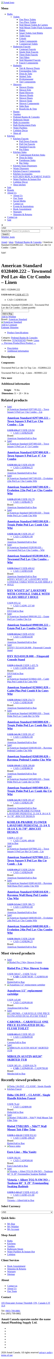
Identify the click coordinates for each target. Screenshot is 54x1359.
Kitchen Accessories (22, 174)
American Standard (18, 319)
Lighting (11, 1254)
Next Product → (28, 343)
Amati (4, 242)
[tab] (30, 348)
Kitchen (11, 136)
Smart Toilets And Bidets (31, 33)
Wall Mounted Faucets (29, 60)
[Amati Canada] (7, 2)
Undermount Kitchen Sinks (32, 155)
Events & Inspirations (23, 206)
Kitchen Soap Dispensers (25, 165)
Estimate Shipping (9, 327)
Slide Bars (24, 106)
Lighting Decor (20, 130)
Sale (9, 187)
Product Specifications (17, 332)
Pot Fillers (24, 149)
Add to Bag (7, 314)
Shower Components (29, 103)
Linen (36, 340)
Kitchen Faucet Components (26, 171)
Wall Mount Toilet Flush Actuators (35, 27)
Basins (16, 111)
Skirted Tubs (25, 76)
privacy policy (46, 1352)
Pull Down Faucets (28, 141)
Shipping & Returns (22, 214)
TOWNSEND (19, 340)
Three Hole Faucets (28, 54)
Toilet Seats (24, 35)
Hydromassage (26, 79)
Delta (9, 1112)
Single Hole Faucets (28, 52)
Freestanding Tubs (28, 71)
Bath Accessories (21, 122)
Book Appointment (22, 209)
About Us (11, 193)
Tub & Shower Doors (29, 68)
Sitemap (11, 1274)
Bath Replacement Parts (24, 125)
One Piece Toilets (27, 19)
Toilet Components (28, 41)
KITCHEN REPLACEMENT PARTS (31, 176)
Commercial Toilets (28, 44)
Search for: (6, 231)
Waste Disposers (21, 168)
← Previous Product (10, 343)
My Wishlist (13, 1226)
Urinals (22, 38)
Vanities (17, 114)
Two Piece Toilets (27, 22)
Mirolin (10, 1073)
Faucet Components (28, 63)
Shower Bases (26, 98)
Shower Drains (26, 87)
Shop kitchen (19, 184)
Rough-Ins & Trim (28, 109)
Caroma (11, 1042)
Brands (10, 190)
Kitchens (11, 1243)
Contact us (18, 203)
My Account (13, 1229)
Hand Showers (26, 92)
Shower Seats (25, 100)
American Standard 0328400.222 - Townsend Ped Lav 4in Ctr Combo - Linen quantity (25, 306)
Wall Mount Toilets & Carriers (33, 25)
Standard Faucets (27, 146)
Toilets (16, 16)
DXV (9, 611)
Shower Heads (26, 95)
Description (12, 348)
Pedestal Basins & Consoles (26, 117)
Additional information (18, 351)
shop (11, 242)
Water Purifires (20, 128)
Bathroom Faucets (21, 46)
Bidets (22, 30)
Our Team (18, 198)
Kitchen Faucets (20, 138)
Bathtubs (17, 65)
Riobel (10, 982)
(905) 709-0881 (12, 1311)
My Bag (11, 1224)
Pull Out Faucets (27, 144)
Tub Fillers (24, 57)
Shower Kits (25, 90)
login (12, 237)
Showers (17, 84)
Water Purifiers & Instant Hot (27, 179)
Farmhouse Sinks (27, 160)
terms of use (7, 1355)
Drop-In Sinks (26, 157)
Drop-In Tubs (25, 73)
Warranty (17, 211)
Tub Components (27, 81)
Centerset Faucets (27, 49)
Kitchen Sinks (20, 152)
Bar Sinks (23, 163)
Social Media (19, 201)
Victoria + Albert (15, 1200)
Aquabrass (12, 1008)
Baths (10, 14)
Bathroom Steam (21, 119)
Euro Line (12, 1166)
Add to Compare (9, 324)
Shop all (17, 133)
